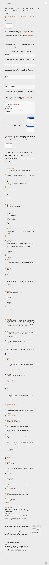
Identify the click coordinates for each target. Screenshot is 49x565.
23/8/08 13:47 (9, 247)
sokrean (8, 462)
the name (10, 183)
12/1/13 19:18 (9, 455)
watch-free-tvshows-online (10, 415)
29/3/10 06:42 (9, 310)
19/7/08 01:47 (9, 238)
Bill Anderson (9, 280)
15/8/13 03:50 (9, 480)
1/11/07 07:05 (9, 184)
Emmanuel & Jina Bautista (10, 168)
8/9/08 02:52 (8, 252)
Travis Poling (9, 240)
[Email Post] (18, 164)
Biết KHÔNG (8, 235)
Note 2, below (18, 98)
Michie (8, 353)
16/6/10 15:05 (9, 351)
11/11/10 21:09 (9, 365)
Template (10, 164)
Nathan (8, 259)
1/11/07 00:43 (9, 178)
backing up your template (26, 97)
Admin (8, 374)
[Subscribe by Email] (46, 3)
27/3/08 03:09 (9, 226)
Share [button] (34, 164)
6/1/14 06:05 (8, 486)
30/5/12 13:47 (9, 413)
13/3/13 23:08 (9, 460)
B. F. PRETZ (8, 409)
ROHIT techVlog (9, 478)
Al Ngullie (8, 319)
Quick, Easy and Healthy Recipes (11, 380)
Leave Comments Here (12, 542)
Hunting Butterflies (9, 457)
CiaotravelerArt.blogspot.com (11, 420)
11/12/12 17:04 (9, 450)
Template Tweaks (14, 164)
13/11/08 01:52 (9, 257)
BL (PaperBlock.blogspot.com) (11, 404)
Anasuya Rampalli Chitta (10, 488)
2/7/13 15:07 (8, 471)
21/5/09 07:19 (9, 284)
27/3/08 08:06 (9, 233)
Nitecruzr (8, 180)
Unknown (8, 358)
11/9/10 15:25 (9, 356)
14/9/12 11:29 (9, 431)
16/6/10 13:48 (9, 342)
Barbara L (8, 388)
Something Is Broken (25, 436)
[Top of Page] (46, 563)
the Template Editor (11, 97)
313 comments (9, 552)
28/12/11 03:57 (9, 402)
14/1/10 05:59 (9, 303)
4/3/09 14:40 (8, 272)
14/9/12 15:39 (9, 438)
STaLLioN (8, 204)
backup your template (14, 161)
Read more (27, 521)
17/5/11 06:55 (9, 381)
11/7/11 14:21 (9, 386)
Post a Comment (7, 502)
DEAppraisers (9, 291)
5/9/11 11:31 (8, 397)
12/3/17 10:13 (9, 500)
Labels (8, 164)
